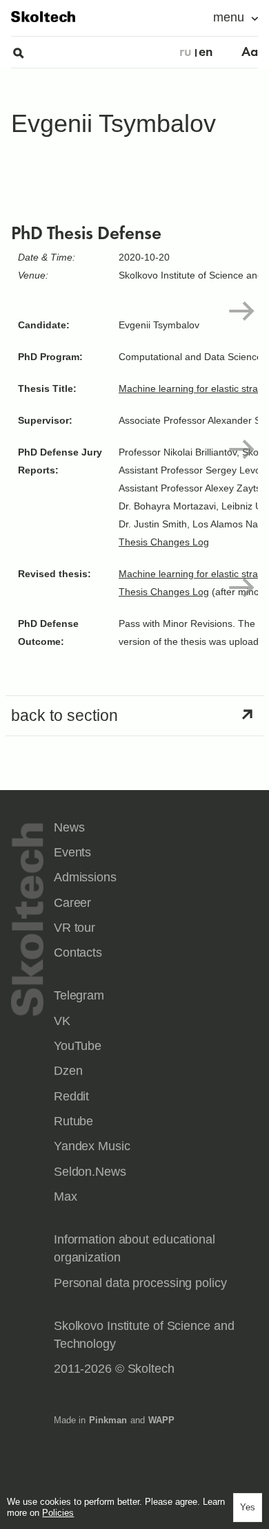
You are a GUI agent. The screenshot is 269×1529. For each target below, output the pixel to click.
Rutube (73, 1121)
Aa (249, 52)
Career (72, 903)
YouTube (77, 1046)
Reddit (71, 1096)
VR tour (74, 928)
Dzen (68, 1071)
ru (185, 52)
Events (72, 852)
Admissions (85, 877)
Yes (247, 1507)
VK (62, 1021)
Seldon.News (90, 1172)
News (69, 827)
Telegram (79, 995)
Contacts (78, 952)
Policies (58, 1513)
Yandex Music (92, 1146)
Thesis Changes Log (164, 541)
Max (65, 1196)
